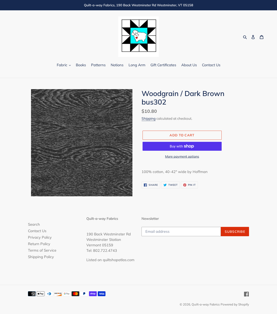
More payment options (182, 156)
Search (34, 224)
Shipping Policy (41, 256)
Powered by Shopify (235, 304)
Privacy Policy (40, 237)
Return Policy (39, 243)
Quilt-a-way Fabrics (206, 304)
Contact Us (37, 231)
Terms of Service (42, 250)
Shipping (149, 118)
